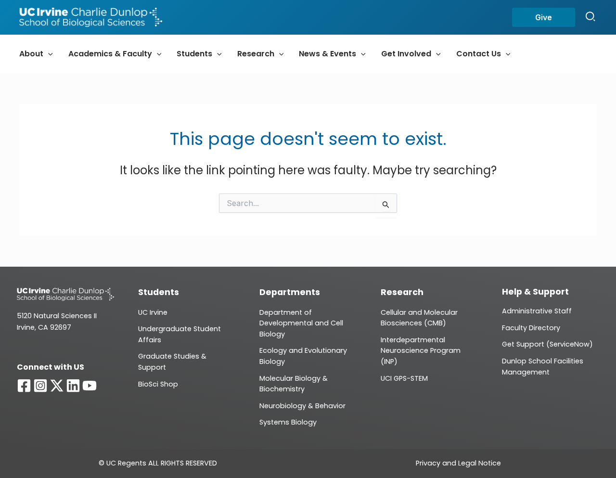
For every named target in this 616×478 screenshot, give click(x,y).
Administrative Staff (537, 311)
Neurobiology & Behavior (302, 406)
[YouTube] (89, 385)
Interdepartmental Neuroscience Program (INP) (421, 350)
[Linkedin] (73, 385)
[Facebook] (24, 385)
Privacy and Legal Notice (458, 463)
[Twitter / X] (57, 385)
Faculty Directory (531, 328)
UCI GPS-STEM (404, 378)
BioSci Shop (158, 384)
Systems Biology (288, 422)
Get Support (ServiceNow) (547, 344)
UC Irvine (152, 312)
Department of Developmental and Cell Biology (301, 323)
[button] (543, 17)
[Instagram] (40, 385)
